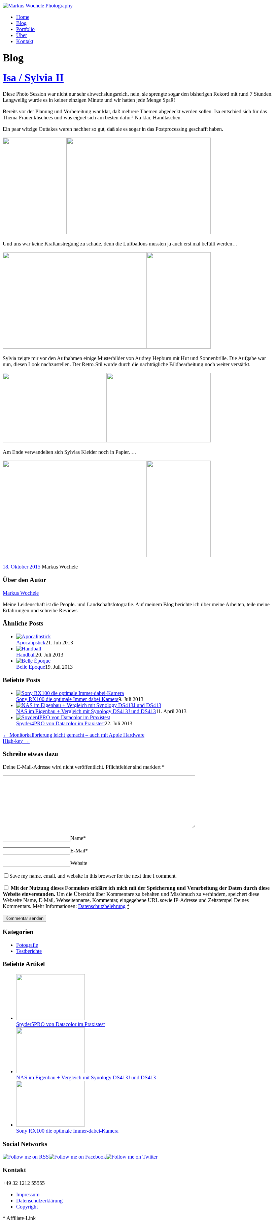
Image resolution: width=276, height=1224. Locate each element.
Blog (21, 23)
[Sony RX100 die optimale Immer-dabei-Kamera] (70, 693)
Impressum (27, 1194)
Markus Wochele (21, 593)
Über (21, 35)
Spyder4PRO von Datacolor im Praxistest (60, 723)
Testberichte (29, 951)
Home (22, 17)
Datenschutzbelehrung (102, 906)
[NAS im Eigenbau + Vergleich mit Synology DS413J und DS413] (88, 705)
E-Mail (79, 850)
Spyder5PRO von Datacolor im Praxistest (60, 1024)
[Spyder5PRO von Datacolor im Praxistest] (50, 1018)
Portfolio (25, 29)
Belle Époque (30, 667)
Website (78, 863)
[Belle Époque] (33, 661)
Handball (26, 655)
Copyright (27, 1207)
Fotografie (27, 945)
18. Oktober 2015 (21, 567)
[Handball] (28, 648)
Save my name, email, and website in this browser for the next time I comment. (93, 876)
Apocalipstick (30, 642)
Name (78, 838)
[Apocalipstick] (33, 636)
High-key (16, 741)
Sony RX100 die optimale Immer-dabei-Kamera (67, 699)
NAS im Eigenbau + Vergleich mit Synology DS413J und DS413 (86, 711)
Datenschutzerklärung (39, 1200)
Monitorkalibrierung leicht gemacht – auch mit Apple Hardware (73, 735)
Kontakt (24, 41)
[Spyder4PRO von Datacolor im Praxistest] (63, 717)
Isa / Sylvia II (33, 77)
